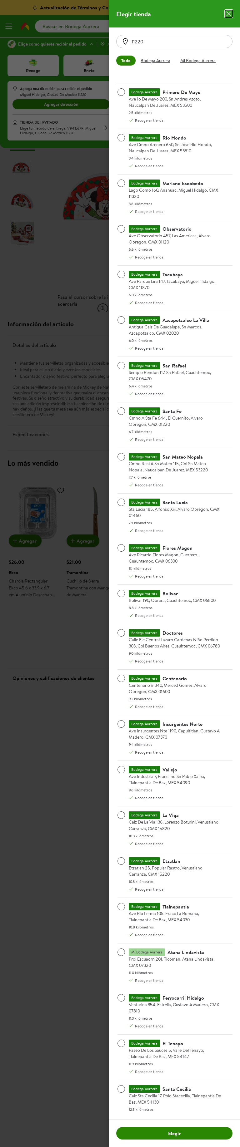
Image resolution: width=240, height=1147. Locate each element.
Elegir (174, 1133)
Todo (126, 60)
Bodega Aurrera (155, 60)
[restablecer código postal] (125, 41)
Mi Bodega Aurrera (198, 60)
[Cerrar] (228, 13)
